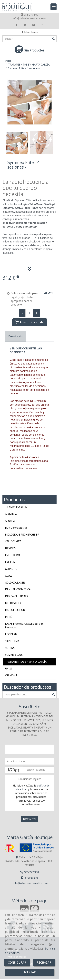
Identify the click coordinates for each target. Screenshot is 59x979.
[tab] (15, 336)
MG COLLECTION (15, 610)
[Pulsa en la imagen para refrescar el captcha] (14, 770)
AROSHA (10, 520)
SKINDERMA (12, 641)
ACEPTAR (29, 972)
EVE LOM (10, 562)
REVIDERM (11, 634)
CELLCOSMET (13, 541)
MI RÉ (8, 616)
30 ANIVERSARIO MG (17, 507)
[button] (29, 32)
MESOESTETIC (13, 603)
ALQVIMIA (11, 514)
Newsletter (29, 819)
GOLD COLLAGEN (15, 582)
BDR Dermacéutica (16, 527)
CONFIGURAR (17, 962)
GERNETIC (11, 568)
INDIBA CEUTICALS (16, 596)
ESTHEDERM (12, 555)
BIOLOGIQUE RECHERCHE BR (22, 534)
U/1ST (8, 668)
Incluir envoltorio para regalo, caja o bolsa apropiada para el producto (24, 299)
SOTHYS (10, 648)
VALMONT (11, 675)
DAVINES (10, 548)
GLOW (8, 575)
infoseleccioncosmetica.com (29, 18)
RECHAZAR (44, 962)
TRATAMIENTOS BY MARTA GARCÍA (26, 661)
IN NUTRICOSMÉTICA (18, 589)
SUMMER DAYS (14, 654)
